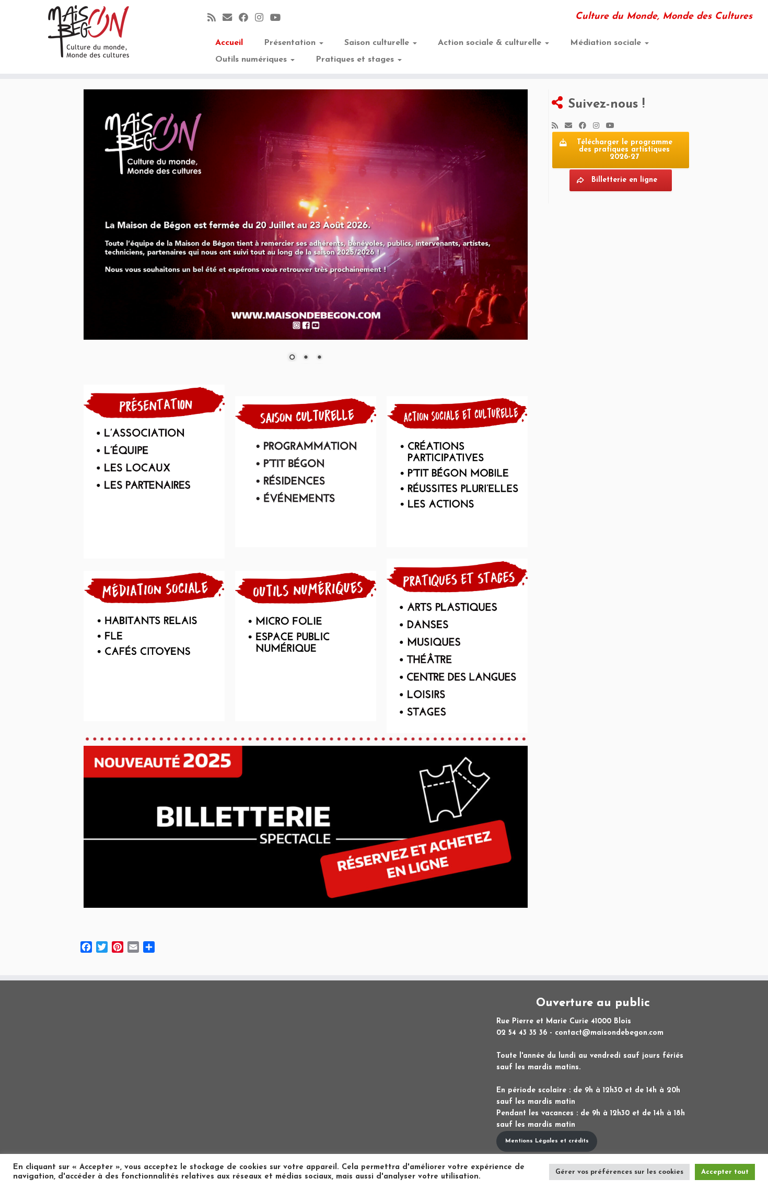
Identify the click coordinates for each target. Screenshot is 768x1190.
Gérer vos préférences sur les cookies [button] (619, 1172)
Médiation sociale (607, 43)
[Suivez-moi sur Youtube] (278, 19)
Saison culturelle (378, 43)
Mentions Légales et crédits (547, 1141)
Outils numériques (252, 59)
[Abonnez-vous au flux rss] (215, 19)
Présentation (291, 43)
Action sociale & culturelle (491, 43)
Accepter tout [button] (725, 1172)
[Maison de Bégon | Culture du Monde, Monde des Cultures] (88, 31)
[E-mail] (231, 19)
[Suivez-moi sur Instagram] (262, 19)
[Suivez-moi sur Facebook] (247, 19)
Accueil (229, 43)
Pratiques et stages (356, 59)
